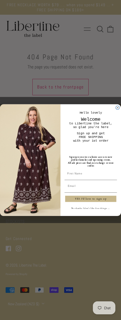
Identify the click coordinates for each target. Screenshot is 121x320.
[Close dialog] (117, 107)
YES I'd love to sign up (91, 198)
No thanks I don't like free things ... (90, 208)
